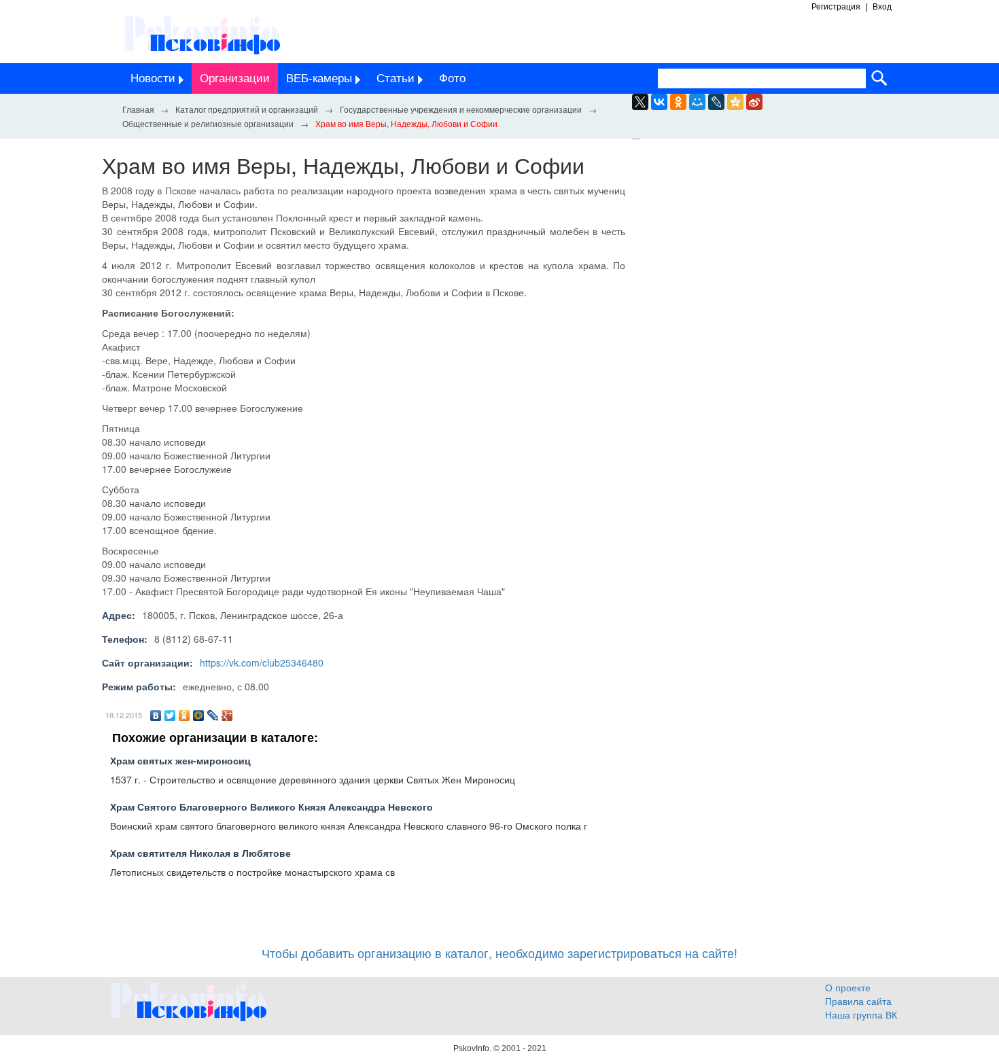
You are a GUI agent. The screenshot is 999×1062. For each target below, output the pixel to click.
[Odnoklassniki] (678, 102)
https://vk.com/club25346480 (261, 662)
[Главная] (138, 109)
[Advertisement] (771, 277)
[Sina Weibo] (754, 102)
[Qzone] (735, 102)
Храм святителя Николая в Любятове (200, 853)
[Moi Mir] (697, 102)
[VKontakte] (659, 102)
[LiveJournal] (716, 102)
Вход (882, 7)
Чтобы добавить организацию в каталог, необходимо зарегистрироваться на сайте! (499, 952)
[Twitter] (170, 715)
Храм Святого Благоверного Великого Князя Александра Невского (271, 806)
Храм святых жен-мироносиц (180, 760)
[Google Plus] (227, 715)
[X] (640, 102)
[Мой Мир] (199, 715)
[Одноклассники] (184, 715)
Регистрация (835, 7)
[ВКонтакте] (156, 715)
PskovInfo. (473, 1048)
